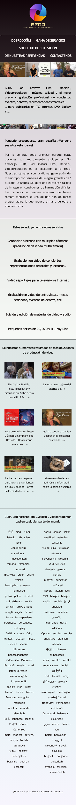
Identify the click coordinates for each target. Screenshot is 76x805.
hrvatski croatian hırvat (19, 639)
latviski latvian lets (57, 591)
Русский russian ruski (19, 666)
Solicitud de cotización (38, 48)
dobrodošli (21, 41)
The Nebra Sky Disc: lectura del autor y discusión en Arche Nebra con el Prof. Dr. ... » (19, 391)
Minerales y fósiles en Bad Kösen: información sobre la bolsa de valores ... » (57, 485)
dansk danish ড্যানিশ (57, 532)
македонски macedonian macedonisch (19, 553)
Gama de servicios (50, 41)
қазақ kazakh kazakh (57, 660)
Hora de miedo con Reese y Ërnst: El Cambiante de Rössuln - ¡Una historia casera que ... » (19, 438)
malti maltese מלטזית (19, 735)
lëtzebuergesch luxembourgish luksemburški (19, 676)
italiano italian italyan (19, 692)
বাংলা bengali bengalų (57, 596)
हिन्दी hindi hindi (19, 532)
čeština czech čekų (19, 634)
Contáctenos (61, 56)
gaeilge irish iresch (19, 687)
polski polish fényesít (19, 596)
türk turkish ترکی (57, 676)
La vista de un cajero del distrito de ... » (57, 387)
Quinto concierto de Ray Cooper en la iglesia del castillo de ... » (57, 436)
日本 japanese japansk (19, 719)
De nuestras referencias (25, 56)
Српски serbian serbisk (56, 634)
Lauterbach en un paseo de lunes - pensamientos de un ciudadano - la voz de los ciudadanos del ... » (19, 485)
